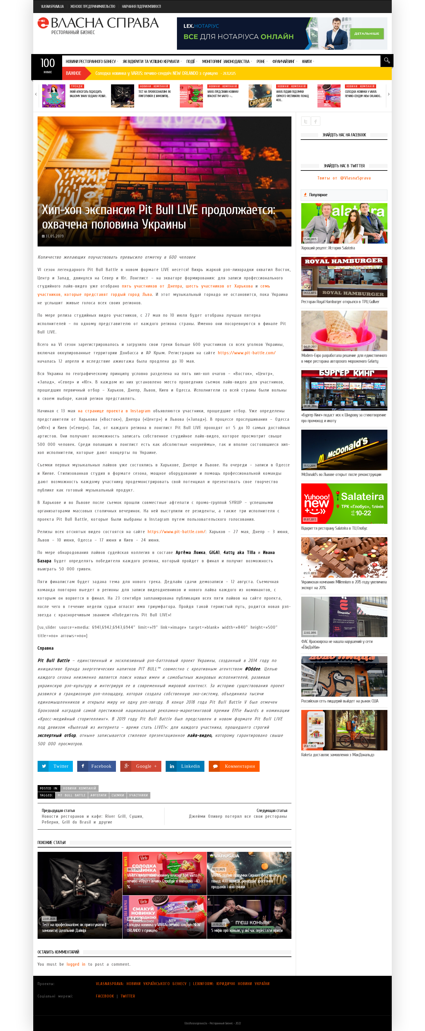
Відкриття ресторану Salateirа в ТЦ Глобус (334, 528)
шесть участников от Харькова (219, 286)
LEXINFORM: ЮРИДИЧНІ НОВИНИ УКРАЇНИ (231, 983)
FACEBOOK (105, 996)
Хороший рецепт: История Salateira (328, 248)
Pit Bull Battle (72, 795)
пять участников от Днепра (152, 286)
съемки (118, 795)
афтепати (98, 795)
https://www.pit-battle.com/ (247, 352)
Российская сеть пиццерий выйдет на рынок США (339, 701)
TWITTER (128, 996)
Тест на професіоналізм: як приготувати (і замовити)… (154, 94)
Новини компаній (154, 86)
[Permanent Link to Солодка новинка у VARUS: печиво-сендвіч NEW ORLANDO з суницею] (329, 95)
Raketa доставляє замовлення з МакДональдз (337, 754)
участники (138, 795)
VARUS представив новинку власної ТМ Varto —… (222, 94)
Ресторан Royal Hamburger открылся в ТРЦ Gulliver (340, 301)
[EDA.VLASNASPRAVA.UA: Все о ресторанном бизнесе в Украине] (99, 25)
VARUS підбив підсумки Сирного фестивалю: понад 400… (292, 96)
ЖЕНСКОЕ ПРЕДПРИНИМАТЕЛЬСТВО (93, 6)
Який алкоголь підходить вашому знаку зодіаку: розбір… (88, 94)
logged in (76, 964)
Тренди (77, 86)
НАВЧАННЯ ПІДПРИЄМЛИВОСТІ (141, 6)
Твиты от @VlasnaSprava (344, 178)
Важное (73, 73)
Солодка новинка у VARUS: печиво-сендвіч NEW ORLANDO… (363, 94)
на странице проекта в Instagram (114, 410)
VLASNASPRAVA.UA (52, 6)
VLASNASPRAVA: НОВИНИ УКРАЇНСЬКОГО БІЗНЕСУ (141, 983)
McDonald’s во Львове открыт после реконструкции (341, 474)
